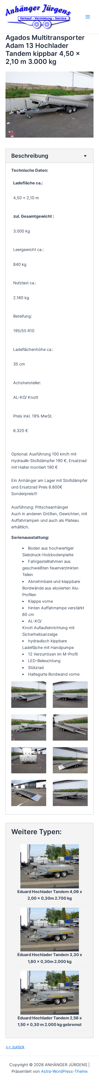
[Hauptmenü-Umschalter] (88, 17)
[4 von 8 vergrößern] (80, 721)
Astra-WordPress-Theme (64, 1071)
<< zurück (15, 1046)
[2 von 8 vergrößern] (80, 688)
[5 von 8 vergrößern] (39, 754)
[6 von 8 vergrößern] (80, 754)
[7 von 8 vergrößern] (39, 787)
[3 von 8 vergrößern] (39, 721)
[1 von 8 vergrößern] (39, 688)
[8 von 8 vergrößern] (80, 787)
